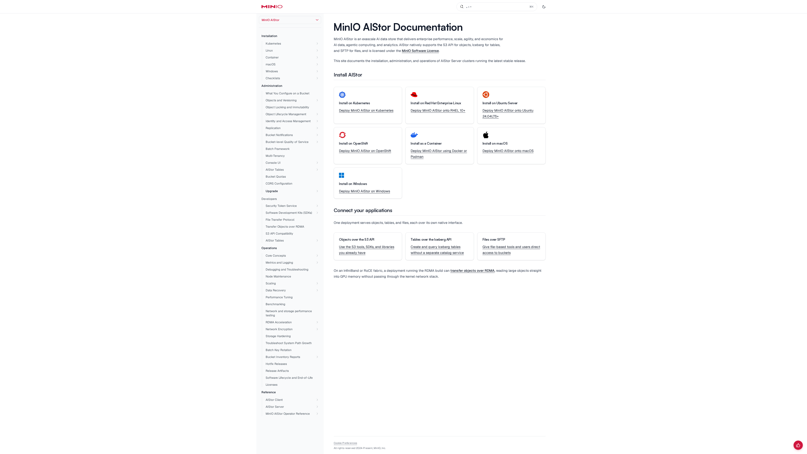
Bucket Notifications (279, 135)
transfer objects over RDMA (472, 270)
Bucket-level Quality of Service (287, 142)
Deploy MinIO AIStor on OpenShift (365, 151)
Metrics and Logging (279, 262)
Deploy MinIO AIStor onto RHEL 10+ (438, 110)
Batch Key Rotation (278, 350)
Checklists (273, 78)
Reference (268, 392)
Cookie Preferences (345, 443)
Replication (273, 128)
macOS (271, 64)
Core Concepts (276, 255)
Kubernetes (273, 43)
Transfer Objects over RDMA (285, 226)
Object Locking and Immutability (287, 107)
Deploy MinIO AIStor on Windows (364, 191)
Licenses (271, 385)
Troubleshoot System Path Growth (289, 343)
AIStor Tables (275, 170)
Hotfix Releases (276, 364)
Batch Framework (278, 149)
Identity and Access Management (288, 121)
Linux (269, 50)
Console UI (273, 163)
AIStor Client (274, 400)
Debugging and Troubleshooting (287, 269)
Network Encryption (279, 329)
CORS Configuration (279, 183)
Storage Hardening (278, 336)
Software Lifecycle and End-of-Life (289, 378)
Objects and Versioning (281, 100)
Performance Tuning (279, 297)
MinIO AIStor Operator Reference (288, 414)
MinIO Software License (420, 51)
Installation (269, 36)
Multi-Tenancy (275, 156)
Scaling (271, 283)
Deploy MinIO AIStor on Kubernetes (366, 110)
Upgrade (272, 191)
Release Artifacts (277, 371)
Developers (269, 199)
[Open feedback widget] (798, 445)
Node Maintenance (278, 276)
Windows (272, 71)
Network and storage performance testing (289, 313)
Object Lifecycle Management (286, 114)
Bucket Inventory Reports (283, 357)
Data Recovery (276, 290)
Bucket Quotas (276, 176)
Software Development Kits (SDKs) (289, 213)
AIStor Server (275, 407)
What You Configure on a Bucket (287, 93)
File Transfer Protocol (280, 220)
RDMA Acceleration (279, 322)
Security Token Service (281, 206)
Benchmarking (275, 304)
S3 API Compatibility (279, 233)
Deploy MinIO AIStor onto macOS (508, 151)
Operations (269, 248)
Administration (271, 86)
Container (272, 57)
